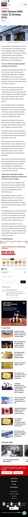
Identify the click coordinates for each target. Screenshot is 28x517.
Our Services (14, 478)
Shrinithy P (3, 20)
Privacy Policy (14, 491)
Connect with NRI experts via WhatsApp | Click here (13, 247)
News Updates (14, 487)
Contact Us (18, 472)
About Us (14, 496)
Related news (8, 442)
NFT (8, 252)
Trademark (16, 241)
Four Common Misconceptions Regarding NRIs (11, 460)
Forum (14, 484)
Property (22, 241)
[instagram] (6, 1)
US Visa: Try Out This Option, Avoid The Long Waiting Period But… (19, 400)
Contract (9, 241)
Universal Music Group (8, 254)
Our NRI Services (7, 239)
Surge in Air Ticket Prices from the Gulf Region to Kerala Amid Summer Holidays (20, 333)
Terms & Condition (14, 493)
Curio (3, 252)
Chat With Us (7, 472)
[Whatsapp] (24, 515)
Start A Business (3, 242)
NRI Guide (14, 481)
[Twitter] (4, 1)
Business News (5, 8)
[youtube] (8, 1)
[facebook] (2, 1)
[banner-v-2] (14, 325)
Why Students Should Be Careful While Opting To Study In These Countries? (20, 344)
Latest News (6, 328)
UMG (12, 252)
